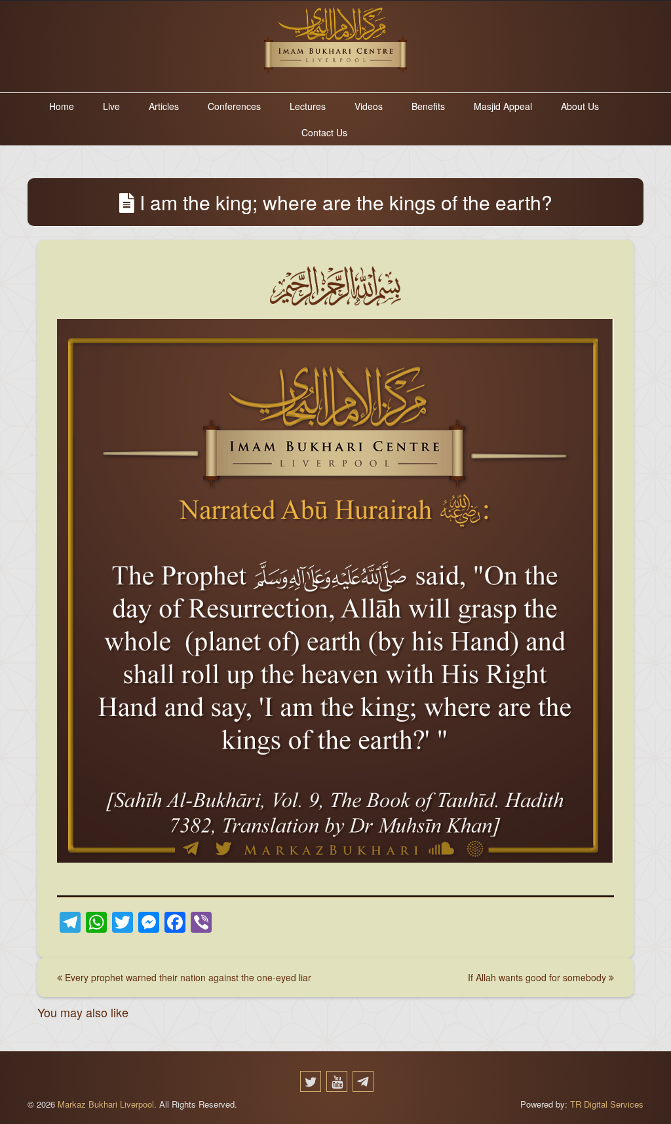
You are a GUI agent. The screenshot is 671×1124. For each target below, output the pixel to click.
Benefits (428, 106)
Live (111, 106)
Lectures (308, 106)
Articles (164, 106)
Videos (369, 106)
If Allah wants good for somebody (538, 977)
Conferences (234, 106)
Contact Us (324, 132)
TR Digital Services (605, 1104)
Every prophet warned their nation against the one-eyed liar (186, 977)
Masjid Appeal (503, 106)
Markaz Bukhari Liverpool (106, 1104)
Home (61, 106)
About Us (580, 106)
